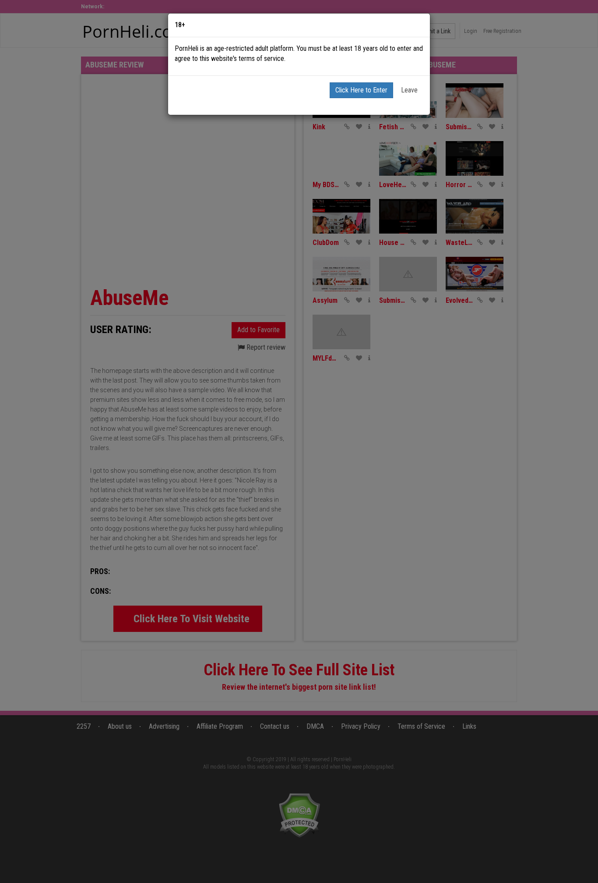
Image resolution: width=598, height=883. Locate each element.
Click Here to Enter (361, 90)
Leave (409, 90)
